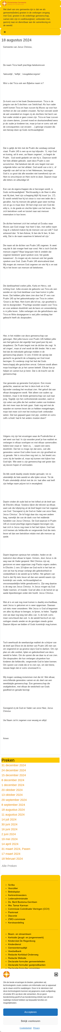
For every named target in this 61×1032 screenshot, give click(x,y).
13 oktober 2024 (12, 794)
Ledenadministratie (18, 898)
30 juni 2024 (9, 824)
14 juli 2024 (8, 819)
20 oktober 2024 (12, 790)
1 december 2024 (12, 785)
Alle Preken (9, 866)
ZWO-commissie (16, 919)
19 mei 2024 (9, 839)
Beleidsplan (14, 891)
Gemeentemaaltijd (17, 947)
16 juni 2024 (9, 829)
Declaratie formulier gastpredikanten (27, 965)
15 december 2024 (13, 775)
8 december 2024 (12, 780)
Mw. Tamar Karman (18, 905)
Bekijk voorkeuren (30, 1021)
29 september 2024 (14, 800)
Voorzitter (13, 888)
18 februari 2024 (12, 858)
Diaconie (12, 915)
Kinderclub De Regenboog (21, 941)
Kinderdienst (14, 944)
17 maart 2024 (10, 853)
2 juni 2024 (8, 834)
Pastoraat (13, 912)
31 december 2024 (13, 765)
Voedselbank (14, 951)
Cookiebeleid (26, 1028)
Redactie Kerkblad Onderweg (23, 954)
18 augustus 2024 (13, 809)
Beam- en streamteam (19, 934)
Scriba (11, 885)
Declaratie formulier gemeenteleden (26, 961)
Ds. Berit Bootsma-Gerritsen (22, 902)
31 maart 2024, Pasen (15, 849)
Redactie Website (17, 958)
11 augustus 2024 (13, 814)
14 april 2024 (9, 844)
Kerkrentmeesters (17, 895)
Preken (7, 760)
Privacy (36, 1028)
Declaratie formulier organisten (24, 968)
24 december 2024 (13, 770)
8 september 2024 (13, 804)
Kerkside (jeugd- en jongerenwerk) (26, 937)
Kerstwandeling (16, 922)
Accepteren (30, 1012)
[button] (56, 974)
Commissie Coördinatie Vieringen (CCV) (28, 909)
